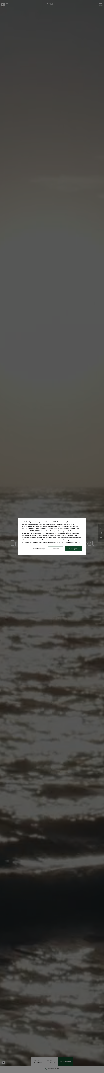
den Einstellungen (67, 542)
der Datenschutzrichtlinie (68, 528)
